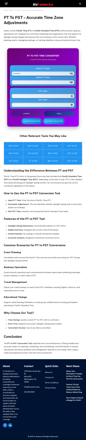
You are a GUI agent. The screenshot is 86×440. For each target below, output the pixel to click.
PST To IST (72, 146)
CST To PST (72, 153)
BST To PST (53, 153)
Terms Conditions (52, 382)
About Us (48, 372)
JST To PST (13, 161)
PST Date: (43, 91)
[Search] (80, 3)
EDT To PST (53, 146)
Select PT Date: (43, 69)
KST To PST (72, 161)
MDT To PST (53, 161)
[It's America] (43, 3)
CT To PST (33, 161)
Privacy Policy (50, 388)
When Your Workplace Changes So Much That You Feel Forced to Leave (74, 375)
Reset (59, 113)
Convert (26, 113)
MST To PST (33, 146)
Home (6, 10)
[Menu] (6, 3)
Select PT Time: (43, 77)
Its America (37, 436)
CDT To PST (13, 153)
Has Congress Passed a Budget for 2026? (74, 399)
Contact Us (49, 377)
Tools (11, 10)
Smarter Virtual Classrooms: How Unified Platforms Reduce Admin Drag (74, 388)
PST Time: (43, 100)
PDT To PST (14, 146)
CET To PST (33, 153)
